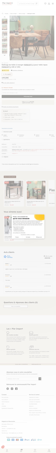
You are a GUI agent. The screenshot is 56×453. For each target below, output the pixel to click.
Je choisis (28, 237)
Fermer (17, 237)
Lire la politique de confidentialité (19, 232)
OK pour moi (39, 237)
